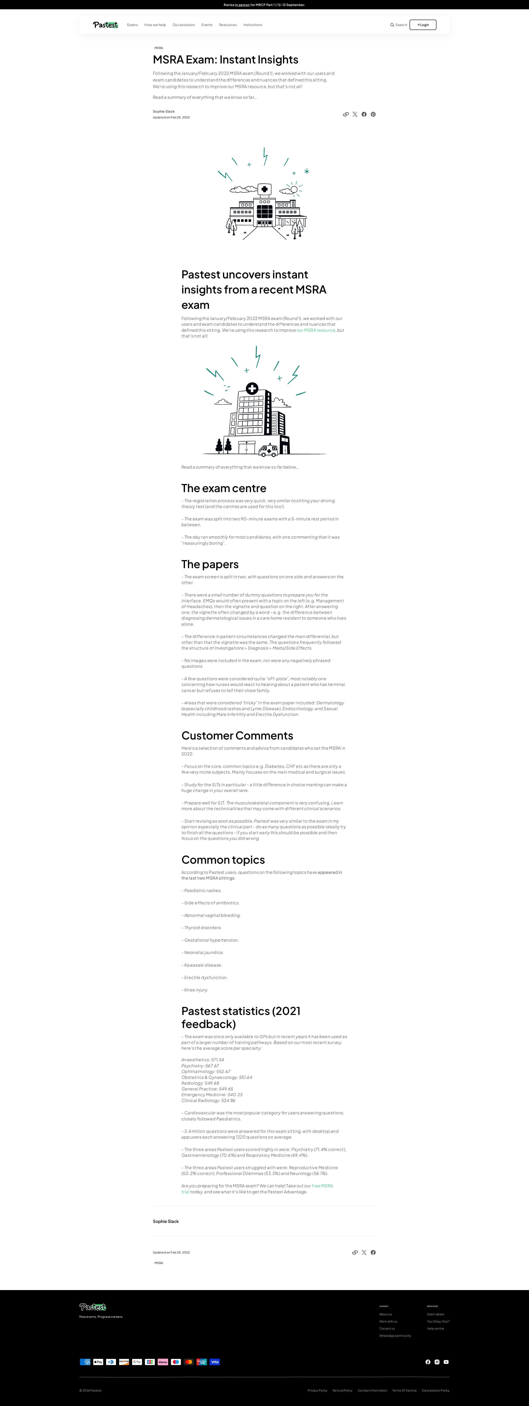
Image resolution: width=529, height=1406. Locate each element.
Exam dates (435, 1314)
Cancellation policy (436, 1390)
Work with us (388, 1321)
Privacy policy (318, 1390)
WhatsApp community (395, 1335)
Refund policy (343, 1390)
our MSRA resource (316, 330)
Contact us (387, 1328)
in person (242, 5)
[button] (398, 24)
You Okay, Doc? (438, 1321)
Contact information (372, 1390)
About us (385, 1314)
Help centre (435, 1328)
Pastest (96, 1390)
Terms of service (404, 1390)
